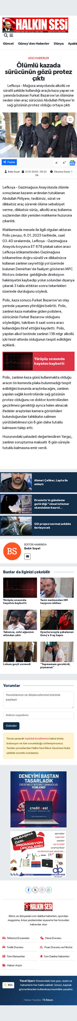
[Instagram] (42, 890)
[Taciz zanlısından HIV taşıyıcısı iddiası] (57, 587)
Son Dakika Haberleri (56, 956)
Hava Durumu (53, 938)
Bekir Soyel (14, 172)
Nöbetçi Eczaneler (18, 938)
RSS (10, 985)
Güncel (8, 43)
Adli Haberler (38, 58)
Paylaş (11, 162)
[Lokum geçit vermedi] (20, 651)
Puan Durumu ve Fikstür (58, 947)
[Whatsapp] (49, 890)
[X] (35, 890)
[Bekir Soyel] (12, 551)
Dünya (59, 43)
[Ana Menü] (11, 35)
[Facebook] (28, 890)
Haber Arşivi (14, 965)
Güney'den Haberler (33, 43)
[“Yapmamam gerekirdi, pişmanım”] (57, 651)
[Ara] (6, 35)
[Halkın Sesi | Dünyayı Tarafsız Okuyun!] (35, 24)
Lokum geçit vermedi (17, 664)
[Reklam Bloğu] (38, 799)
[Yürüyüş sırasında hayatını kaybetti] (20, 587)
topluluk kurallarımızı (37, 738)
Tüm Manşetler (16, 956)
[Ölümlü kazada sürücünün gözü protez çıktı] (38, 135)
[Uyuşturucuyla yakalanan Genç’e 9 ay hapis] (57, 619)
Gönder (11, 725)
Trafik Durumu (15, 947)
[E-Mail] (27, 556)
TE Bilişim (47, 1000)
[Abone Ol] (72, 162)
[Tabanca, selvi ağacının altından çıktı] (20, 619)
